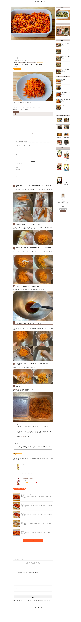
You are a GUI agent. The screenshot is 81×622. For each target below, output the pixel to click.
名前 (15, 584)
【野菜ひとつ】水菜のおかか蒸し (63, 20)
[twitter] (27, 563)
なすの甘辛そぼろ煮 (64, 105)
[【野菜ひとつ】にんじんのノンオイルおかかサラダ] (32, 563)
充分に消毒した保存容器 (17, 389)
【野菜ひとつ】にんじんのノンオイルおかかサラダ (29, 530)
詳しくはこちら (63, 211)
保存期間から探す (55, 3)
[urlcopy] (39, 563)
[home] (66, 209)
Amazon (27, 482)
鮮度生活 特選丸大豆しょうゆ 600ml (28, 478)
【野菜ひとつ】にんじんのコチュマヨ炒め (28, 512)
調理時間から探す (63, 3)
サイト (15, 592)
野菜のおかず (18, 3)
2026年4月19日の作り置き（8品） (63, 37)
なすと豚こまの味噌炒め (65, 85)
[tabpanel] (63, 16)
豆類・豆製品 (33, 3)
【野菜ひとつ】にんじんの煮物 (26, 494)
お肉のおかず (40, 3)
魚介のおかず (48, 3)
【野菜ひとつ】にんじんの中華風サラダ (28, 503)
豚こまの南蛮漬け (64, 79)
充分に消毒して (22, 436)
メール (15, 588)
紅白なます (23, 521)
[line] (36, 563)
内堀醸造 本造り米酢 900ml (27, 462)
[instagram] (64, 209)
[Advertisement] (33, 46)
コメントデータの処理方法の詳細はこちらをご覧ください (41, 600)
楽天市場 (36, 482)
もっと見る (33, 540)
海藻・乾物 (25, 3)
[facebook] (29, 563)
